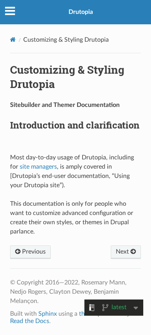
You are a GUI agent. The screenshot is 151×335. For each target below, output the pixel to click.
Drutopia (81, 12)
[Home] (13, 39)
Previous (33, 252)
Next (123, 252)
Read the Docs (29, 321)
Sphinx (47, 314)
